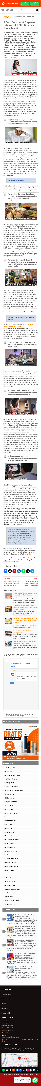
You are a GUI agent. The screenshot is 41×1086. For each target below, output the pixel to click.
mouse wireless (9, 832)
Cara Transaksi (6, 994)
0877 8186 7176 (7, 1028)
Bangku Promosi (9, 771)
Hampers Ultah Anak (10, 802)
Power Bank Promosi (11, 859)
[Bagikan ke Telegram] (32, 571)
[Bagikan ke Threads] (28, 571)
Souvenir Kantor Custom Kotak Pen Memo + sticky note (25, 954)
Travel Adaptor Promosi (11, 900)
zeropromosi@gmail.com (10, 1037)
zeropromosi (6, 1023)
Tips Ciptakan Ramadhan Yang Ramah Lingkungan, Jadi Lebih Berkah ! (11, 583)
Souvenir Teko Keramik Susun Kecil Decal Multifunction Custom (25, 968)
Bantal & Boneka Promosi (12, 775)
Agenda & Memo (9, 767)
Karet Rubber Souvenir (11, 813)
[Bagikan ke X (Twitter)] (10, 571)
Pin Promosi (8, 855)
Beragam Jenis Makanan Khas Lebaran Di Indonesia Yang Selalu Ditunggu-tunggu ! (25, 607)
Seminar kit (8, 874)
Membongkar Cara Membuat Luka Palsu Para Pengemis (24, 941)
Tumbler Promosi (9, 904)
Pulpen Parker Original (11, 866)
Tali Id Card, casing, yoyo (12, 889)
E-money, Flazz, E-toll (11, 783)
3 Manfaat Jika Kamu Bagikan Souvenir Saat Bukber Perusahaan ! (31, 583)
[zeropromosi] (11, 3)
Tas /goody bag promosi (12, 893)
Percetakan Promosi (10, 851)
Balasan (14, 670)
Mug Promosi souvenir (11, 840)
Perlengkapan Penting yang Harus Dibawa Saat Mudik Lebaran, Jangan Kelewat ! (25, 595)
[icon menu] (2, 10)
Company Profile (6, 999)
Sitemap (4, 1003)
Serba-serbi (8, 878)
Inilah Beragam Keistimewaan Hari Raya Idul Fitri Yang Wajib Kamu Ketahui (25, 620)
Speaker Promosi (9, 881)
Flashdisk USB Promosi (11, 786)
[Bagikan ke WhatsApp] (23, 571)
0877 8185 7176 (7, 1032)
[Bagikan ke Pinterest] (14, 571)
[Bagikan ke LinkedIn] (19, 571)
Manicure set (8, 828)
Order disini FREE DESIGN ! (16, 180)
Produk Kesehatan (10, 862)
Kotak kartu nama (10, 821)
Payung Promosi (9, 843)
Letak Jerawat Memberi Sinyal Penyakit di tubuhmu (25, 915)
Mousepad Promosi (10, 836)
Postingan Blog (6, 1013)
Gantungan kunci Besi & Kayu (13, 790)
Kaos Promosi (8, 809)
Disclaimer (4, 1008)
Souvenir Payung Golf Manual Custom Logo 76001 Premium (25, 927)
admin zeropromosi (23, 674)
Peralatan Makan (9, 847)
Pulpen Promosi (9, 870)
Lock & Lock (8, 824)
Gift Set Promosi (9, 798)
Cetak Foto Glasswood (11, 779)
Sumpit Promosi (9, 885)
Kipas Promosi (8, 817)
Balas (13, 666)
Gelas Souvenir (9, 794)
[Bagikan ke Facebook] (5, 571)
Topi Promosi (8, 897)
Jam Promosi (8, 805)
